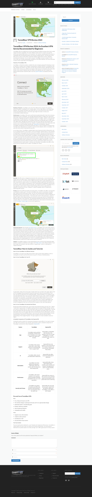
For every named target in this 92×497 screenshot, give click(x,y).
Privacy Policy (19, 492)
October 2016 (65, 121)
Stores (22, 9)
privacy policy (70, 147)
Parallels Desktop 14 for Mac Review (70, 44)
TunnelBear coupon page (22, 201)
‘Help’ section (39, 242)
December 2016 (65, 116)
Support (54, 473)
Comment (13, 437)
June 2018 (64, 91)
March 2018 (64, 96)
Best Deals (64, 129)
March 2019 (64, 83)
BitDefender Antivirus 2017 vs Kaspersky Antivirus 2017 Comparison (70, 60)
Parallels (62, 4)
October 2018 (65, 85)
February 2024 (65, 80)
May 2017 (64, 113)
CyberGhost (36, 124)
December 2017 (65, 102)
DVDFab (65, 4)
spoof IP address (39, 71)
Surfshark (74, 4)
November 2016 (65, 118)
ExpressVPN (36, 324)
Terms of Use (26, 492)
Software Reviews (42, 42)
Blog (34, 9)
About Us (13, 492)
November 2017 (65, 105)
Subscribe (76, 143)
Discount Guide (56, 475)
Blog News (41, 478)
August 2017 (64, 110)
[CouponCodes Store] (18, 4)
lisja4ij (23, 42)
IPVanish (78, 4)
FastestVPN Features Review (72, 52)
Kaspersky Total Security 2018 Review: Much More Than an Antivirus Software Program (70, 70)
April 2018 (64, 94)
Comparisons (65, 132)
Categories (28, 9)
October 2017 (65, 107)
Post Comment (16, 460)
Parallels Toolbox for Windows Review (70, 41)
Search (77, 2)
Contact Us (55, 478)
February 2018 (65, 99)
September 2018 (65, 88)
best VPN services (33, 227)
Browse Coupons (15, 9)
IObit (59, 4)
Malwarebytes (69, 4)
